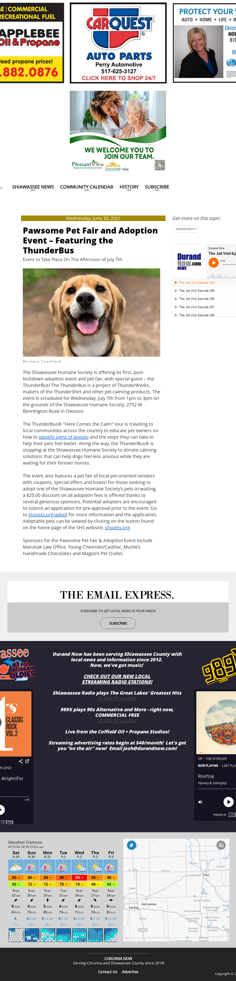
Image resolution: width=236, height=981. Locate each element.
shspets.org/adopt (47, 514)
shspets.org (117, 527)
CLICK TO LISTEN (117, 698)
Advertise (130, 971)
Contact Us (107, 971)
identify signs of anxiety (64, 437)
